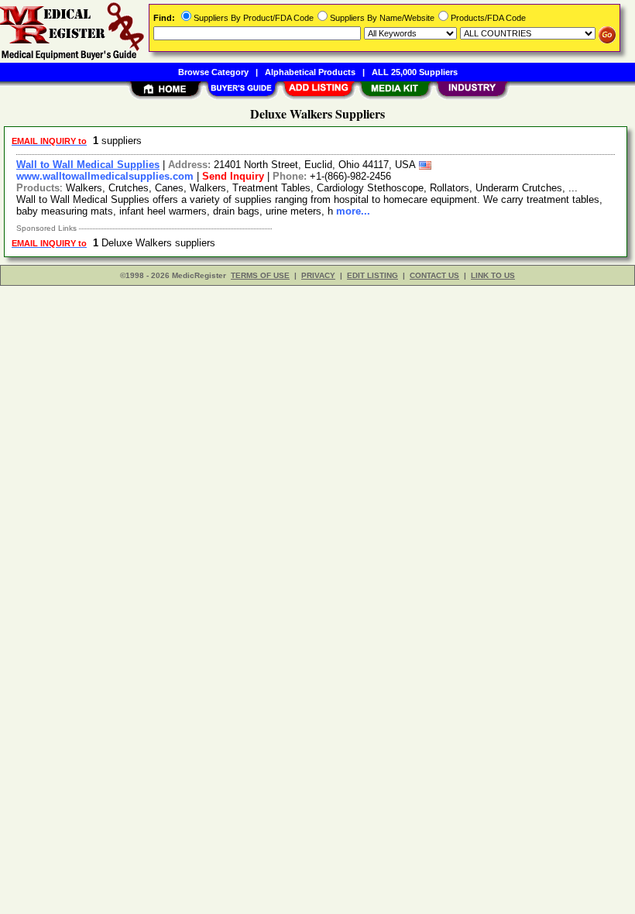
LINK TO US (493, 275)
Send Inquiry (233, 176)
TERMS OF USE (260, 275)
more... (353, 211)
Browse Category (213, 72)
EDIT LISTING (372, 275)
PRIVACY (318, 275)
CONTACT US (434, 275)
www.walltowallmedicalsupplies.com (105, 176)
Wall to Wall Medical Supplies (88, 164)
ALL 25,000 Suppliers (415, 72)
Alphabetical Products (310, 72)
